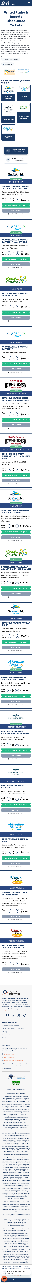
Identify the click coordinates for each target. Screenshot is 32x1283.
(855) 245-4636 (9, 1054)
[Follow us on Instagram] (13, 1015)
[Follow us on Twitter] (18, 1015)
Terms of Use (11, 1089)
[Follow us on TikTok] (24, 1015)
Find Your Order (9, 1057)
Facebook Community (9, 1035)
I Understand (16, 1279)
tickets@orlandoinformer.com (13, 1060)
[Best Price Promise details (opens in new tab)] (9, 72)
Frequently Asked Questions (10, 1025)
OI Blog (4, 1031)
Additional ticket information (17, 214)
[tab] (16, 150)
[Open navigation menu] (29, 3)
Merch (4, 1038)
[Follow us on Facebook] (7, 1015)
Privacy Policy (20, 1089)
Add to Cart (16, 211)
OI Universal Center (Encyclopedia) (13, 1028)
